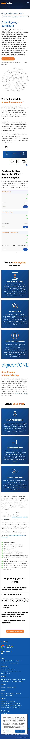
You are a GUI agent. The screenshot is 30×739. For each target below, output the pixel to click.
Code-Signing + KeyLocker (9, 232)
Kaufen (25, 227)
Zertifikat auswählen (8, 58)
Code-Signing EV (6, 212)
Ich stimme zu (20, 731)
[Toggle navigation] (28, 3)
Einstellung (8, 731)
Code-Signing (5, 191)
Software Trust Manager (21, 393)
